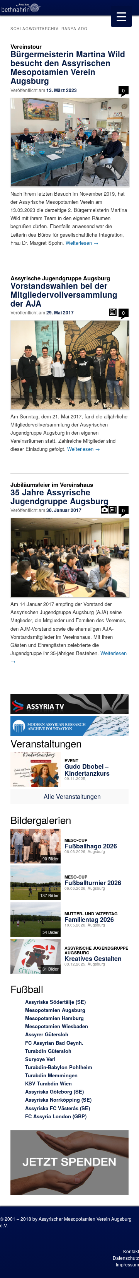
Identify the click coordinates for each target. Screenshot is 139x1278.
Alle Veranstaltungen (72, 796)
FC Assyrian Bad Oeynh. (54, 1042)
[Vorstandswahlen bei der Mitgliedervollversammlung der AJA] (69, 365)
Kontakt (131, 1251)
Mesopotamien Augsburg (55, 1010)
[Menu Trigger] (121, 16)
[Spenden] (69, 1163)
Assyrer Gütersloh (46, 1034)
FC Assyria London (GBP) (55, 1116)
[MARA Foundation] (69, 727)
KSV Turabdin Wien (48, 1083)
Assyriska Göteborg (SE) (54, 1091)
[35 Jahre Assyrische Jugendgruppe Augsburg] (69, 557)
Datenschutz (126, 1257)
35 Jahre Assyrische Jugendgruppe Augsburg (59, 496)
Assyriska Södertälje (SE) (55, 1001)
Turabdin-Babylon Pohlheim (58, 1067)
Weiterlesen (82, 242)
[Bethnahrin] (21, 7)
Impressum (127, 1264)
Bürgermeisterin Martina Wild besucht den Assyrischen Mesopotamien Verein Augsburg (67, 67)
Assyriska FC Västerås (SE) (57, 1108)
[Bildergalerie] (104, 510)
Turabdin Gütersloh (48, 1050)
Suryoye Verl (40, 1059)
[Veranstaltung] (113, 312)
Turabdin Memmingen (51, 1075)
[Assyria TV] (69, 705)
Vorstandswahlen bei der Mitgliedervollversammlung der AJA (63, 294)
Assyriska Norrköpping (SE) (58, 1099)
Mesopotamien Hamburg (54, 1018)
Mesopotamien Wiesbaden (56, 1026)
